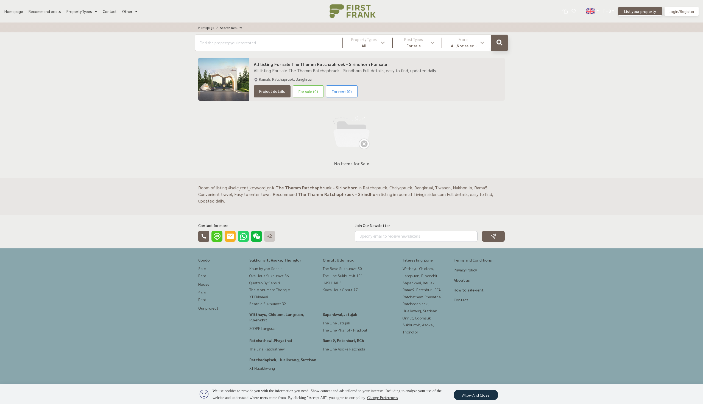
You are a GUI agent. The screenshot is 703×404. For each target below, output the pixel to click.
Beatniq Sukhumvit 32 (267, 303)
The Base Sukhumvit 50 (342, 268)
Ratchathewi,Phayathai (270, 340)
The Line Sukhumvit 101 (343, 275)
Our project (208, 307)
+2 (269, 236)
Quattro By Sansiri (264, 282)
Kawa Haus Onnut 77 (340, 289)
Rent (202, 275)
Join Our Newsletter (372, 225)
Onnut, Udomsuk (338, 259)
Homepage (13, 11)
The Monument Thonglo (269, 289)
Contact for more (213, 225)
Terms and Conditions (473, 259)
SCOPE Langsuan (263, 328)
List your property (640, 11)
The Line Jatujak (336, 322)
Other (127, 11)
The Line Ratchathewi (267, 348)
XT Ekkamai (258, 296)
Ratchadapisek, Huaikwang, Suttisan (282, 359)
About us (462, 279)
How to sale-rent (469, 289)
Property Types (79, 11)
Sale (202, 268)
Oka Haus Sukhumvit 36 (269, 275)
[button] (367, 43)
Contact (110, 11)
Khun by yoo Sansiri (266, 268)
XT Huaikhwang (262, 368)
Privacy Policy (465, 269)
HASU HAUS (332, 282)
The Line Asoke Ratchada (344, 348)
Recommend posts (45, 11)
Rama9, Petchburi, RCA (343, 340)
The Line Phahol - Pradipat (345, 329)
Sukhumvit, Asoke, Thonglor (275, 259)
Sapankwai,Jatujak (340, 314)
